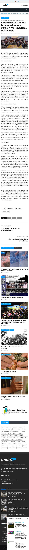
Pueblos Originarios (6, 445)
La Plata (16, 437)
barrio (9, 218)
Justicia (19, 531)
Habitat (14, 433)
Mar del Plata (19, 439)
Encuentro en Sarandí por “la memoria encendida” (12, 347)
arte (3, 427)
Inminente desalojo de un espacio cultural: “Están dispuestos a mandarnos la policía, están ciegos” (13, 322)
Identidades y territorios (6, 303)
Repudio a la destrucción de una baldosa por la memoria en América (14, 269)
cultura (14, 218)
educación (23, 431)
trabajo (19, 448)
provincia (20, 443)
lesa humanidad (23, 437)
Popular (9, 488)
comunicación (9, 429)
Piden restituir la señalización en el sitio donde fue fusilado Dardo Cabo (21, 526)
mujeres (18, 441)
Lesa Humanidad (18, 522)
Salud (24, 445)
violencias (25, 448)
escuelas (4, 433)
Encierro (16, 531)
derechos (24, 429)
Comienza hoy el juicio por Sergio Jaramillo (21, 536)
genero (9, 433)
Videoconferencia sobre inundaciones (12, 297)
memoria (13, 441)
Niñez (23, 441)
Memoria (3, 252)
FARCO (5, 531)
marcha (12, 439)
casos (14, 427)
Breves (3, 276)
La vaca (5, 537)
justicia (20, 435)
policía (14, 443)
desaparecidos (16, 431)
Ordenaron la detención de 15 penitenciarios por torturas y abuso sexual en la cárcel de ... (16, 493)
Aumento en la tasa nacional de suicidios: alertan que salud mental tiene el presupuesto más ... (17, 516)
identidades (20, 433)
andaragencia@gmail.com (7, 483)
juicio (11, 435)
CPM (14, 429)
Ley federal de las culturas (8, 371)
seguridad (4, 448)
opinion (9, 443)
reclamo (19, 445)
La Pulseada (6, 529)
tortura (14, 448)
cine (3, 429)
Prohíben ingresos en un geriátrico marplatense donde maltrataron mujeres (16, 501)
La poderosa (6, 535)
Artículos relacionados (7, 248)
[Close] (27, 518)
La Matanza (9, 437)
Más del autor (17, 248)
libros (7, 439)
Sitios (9, 448)
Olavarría (4, 443)
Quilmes (14, 445)
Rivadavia (19, 218)
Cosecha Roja (6, 533)
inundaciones (5, 435)
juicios (15, 435)
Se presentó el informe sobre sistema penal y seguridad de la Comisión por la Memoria (18, 508)
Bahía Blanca (8, 427)
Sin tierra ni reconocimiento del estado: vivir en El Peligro (14, 397)
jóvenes (3, 437)
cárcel (18, 429)
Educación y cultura (5, 17)
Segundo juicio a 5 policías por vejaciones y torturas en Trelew (21, 545)
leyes (3, 439)
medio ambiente (5, 441)
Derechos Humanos (6, 431)
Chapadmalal (21, 427)
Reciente (3, 488)
